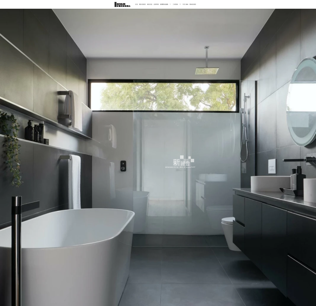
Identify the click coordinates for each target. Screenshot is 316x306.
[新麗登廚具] (122, 4)
